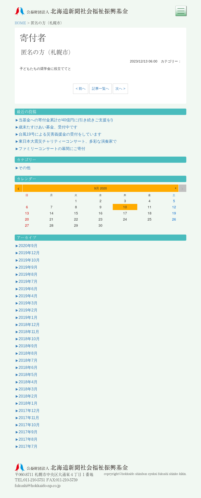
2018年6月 (28, 367)
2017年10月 (29, 425)
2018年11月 (29, 332)
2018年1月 (28, 403)
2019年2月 (28, 310)
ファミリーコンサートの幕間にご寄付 (52, 149)
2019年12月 (29, 253)
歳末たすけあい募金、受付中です (48, 127)
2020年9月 (28, 246)
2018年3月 (28, 389)
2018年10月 (29, 339)
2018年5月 (28, 375)
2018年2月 (28, 396)
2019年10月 (29, 260)
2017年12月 (29, 411)
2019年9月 (28, 267)
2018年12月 (29, 325)
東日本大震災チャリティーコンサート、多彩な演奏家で (68, 141)
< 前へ (81, 88)
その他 (24, 168)
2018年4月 (28, 382)
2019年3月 (28, 303)
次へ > (120, 88)
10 (125, 206)
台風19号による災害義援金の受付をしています (60, 134)
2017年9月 (28, 432)
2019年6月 (28, 289)
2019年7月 (28, 281)
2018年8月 (28, 353)
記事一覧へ (100, 88)
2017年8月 (28, 439)
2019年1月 (28, 317)
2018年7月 (28, 360)
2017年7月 (28, 446)
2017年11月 (29, 418)
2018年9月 (28, 346)
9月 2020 (100, 188)
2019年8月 (28, 274)
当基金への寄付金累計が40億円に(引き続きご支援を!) (66, 120)
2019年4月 (28, 296)
